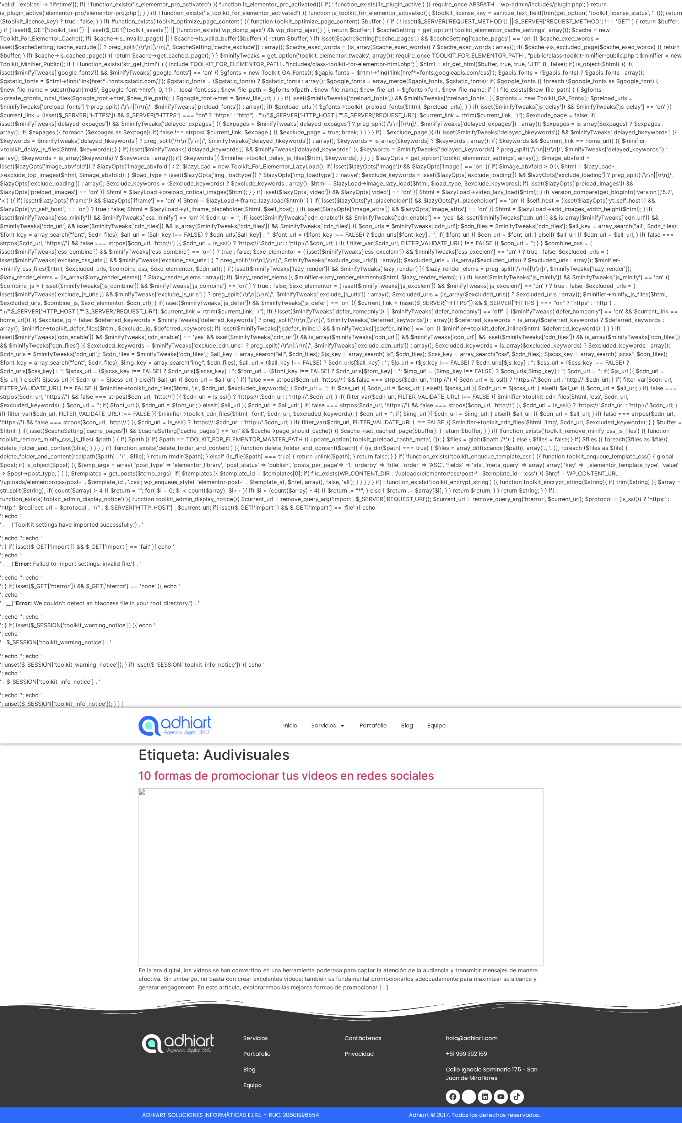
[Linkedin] (485, 1097)
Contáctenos (363, 1038)
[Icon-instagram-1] (469, 1097)
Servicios (324, 725)
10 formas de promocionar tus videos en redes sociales (286, 776)
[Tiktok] (517, 1097)
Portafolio (373, 725)
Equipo (436, 725)
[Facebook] (453, 1097)
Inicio (290, 725)
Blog (407, 725)
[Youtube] (501, 1097)
